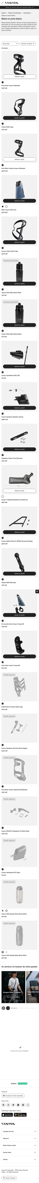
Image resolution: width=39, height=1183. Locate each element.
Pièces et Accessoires (14, 13)
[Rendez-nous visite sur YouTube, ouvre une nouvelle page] (13, 1105)
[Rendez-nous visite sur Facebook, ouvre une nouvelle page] (3, 1105)
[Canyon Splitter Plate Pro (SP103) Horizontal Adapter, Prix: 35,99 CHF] (19, 521)
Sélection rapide (19, 76)
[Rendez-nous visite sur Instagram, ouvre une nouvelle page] (8, 1105)
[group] (19, 990)
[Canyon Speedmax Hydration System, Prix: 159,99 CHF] (19, 396)
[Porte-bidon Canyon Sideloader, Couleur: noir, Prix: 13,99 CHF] (19, 65)
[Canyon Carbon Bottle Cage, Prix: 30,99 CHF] (19, 231)
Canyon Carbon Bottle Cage (10, 251)
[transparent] (6, 289)
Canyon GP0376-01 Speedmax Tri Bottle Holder (15, 831)
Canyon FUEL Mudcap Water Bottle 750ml (14, 955)
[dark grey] (3, 911)
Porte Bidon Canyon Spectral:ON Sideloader (14, 790)
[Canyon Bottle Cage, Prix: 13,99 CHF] (19, 106)
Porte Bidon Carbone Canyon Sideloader (13, 168)
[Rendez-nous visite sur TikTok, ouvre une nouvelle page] (23, 1105)
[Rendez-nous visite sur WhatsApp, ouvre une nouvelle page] (28, 1105)
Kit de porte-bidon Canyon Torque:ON (13, 624)
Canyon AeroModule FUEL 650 (11, 375)
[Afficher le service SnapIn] (37, 591)
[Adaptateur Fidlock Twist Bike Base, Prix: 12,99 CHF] (19, 438)
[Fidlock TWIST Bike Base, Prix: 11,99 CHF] (19, 562)
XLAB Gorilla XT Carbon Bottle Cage (12, 707)
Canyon (4, 13)
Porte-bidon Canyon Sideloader (11, 85)
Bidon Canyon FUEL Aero (9, 210)
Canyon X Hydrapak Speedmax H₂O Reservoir (15, 500)
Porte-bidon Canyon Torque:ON (11, 665)
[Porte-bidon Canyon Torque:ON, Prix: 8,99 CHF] (19, 645)
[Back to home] (12, 3)
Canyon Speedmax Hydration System (12, 417)
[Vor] (8, 1008)
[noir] (3, 206)
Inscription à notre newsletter (14, 1096)
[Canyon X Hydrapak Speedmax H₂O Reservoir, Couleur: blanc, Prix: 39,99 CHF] (19, 479)
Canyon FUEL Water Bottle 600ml (11, 334)
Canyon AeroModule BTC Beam (11, 872)
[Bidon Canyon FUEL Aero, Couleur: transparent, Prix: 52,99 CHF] (19, 189)
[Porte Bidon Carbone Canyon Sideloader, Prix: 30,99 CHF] (19, 148)
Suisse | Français (10, 1178)
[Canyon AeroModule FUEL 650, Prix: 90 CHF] (19, 355)
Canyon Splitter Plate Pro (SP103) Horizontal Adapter (17, 541)
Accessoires (26, 13)
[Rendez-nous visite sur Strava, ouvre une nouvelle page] (18, 1105)
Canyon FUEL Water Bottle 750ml (11, 292)
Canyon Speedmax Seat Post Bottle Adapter (14, 748)
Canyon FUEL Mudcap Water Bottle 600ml (14, 914)
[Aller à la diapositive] (20, 1008)
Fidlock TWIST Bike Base (9, 582)
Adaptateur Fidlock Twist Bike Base (12, 458)
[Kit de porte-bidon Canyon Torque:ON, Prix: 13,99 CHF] (19, 603)
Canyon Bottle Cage (7, 127)
